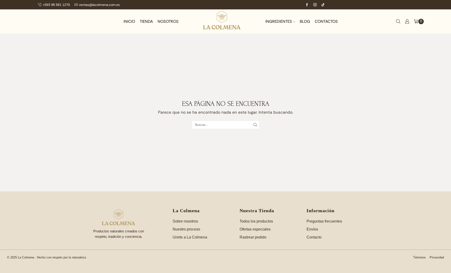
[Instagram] (315, 4)
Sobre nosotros (185, 221)
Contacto (314, 237)
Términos (419, 257)
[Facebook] (307, 4)
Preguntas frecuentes (324, 221)
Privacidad (437, 257)
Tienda (146, 21)
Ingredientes (278, 21)
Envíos (312, 229)
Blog (305, 21)
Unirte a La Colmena (190, 237)
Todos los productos (256, 221)
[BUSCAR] (255, 124)
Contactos (326, 21)
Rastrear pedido (253, 237)
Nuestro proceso (186, 229)
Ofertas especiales (255, 229)
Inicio (129, 21)
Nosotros (168, 21)
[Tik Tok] (323, 4)
